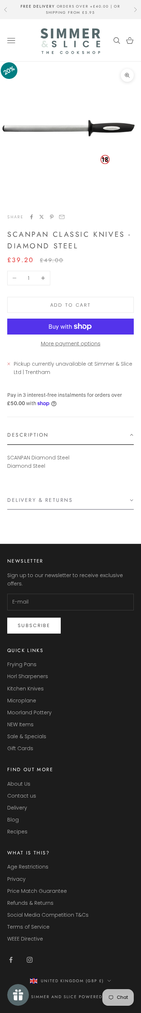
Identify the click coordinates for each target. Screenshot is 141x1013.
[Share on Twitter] (41, 217)
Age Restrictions (27, 866)
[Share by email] (62, 217)
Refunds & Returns (30, 903)
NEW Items (20, 724)
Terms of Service (28, 926)
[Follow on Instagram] (29, 959)
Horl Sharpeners (27, 676)
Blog (13, 819)
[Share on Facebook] (31, 217)
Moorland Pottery (29, 712)
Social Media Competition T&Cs (48, 915)
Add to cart (70, 305)
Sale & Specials (26, 736)
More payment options (71, 343)
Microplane (21, 700)
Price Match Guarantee (37, 891)
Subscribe (34, 625)
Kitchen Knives (25, 688)
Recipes (17, 831)
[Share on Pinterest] (52, 217)
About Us (18, 783)
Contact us (21, 795)
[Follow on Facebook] (10, 959)
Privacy (16, 879)
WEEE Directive (25, 938)
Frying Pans (22, 664)
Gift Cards (20, 748)
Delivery (17, 807)
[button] (70, 435)
